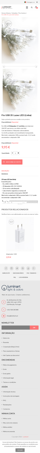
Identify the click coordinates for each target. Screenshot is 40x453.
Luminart (26, 437)
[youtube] (28, 268)
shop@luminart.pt (12, 316)
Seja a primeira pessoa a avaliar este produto (16, 119)
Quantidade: (6, 153)
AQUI (30, 135)
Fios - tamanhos (31, 273)
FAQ (15, 277)
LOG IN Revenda (23, 277)
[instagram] (12, 268)
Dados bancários (18, 273)
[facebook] (6, 268)
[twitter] (17, 268)
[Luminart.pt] (7, 7)
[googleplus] (34, 268)
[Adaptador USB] (20, 234)
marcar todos (34, 214)
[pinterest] (23, 268)
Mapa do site (6, 273)
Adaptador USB (11, 254)
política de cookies (10, 444)
